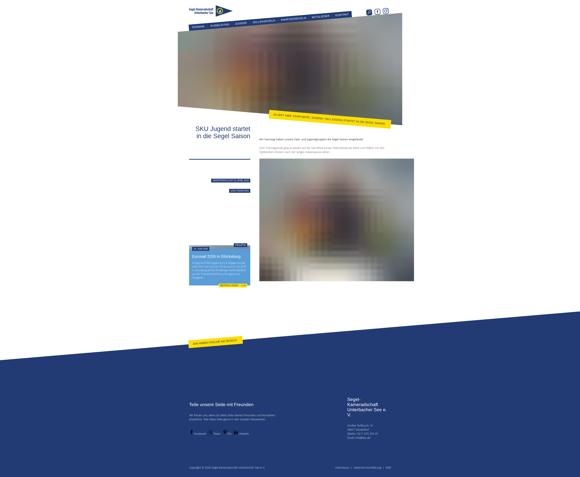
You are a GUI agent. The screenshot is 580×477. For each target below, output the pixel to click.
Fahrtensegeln (293, 18)
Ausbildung (219, 25)
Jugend (241, 23)
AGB (388, 467)
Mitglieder (321, 16)
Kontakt (342, 15)
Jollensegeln (263, 21)
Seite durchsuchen (369, 12)
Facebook (377, 12)
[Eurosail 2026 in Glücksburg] (219, 247)
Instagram (386, 11)
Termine (198, 27)
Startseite (301, 117)
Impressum (342, 467)
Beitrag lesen (229, 285)
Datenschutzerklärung (367, 467)
